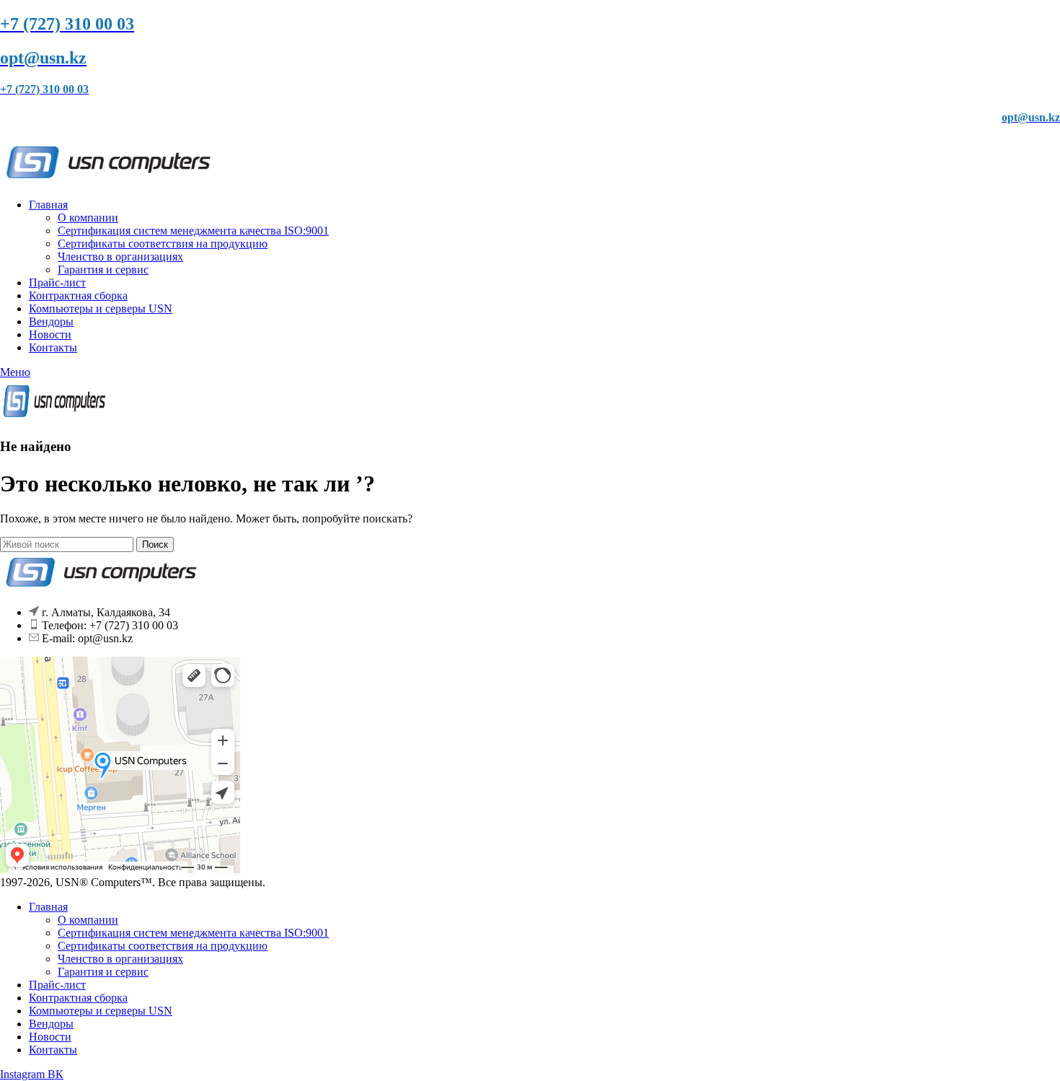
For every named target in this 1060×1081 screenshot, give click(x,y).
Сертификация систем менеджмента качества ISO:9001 (193, 230)
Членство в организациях (120, 256)
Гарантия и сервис (103, 269)
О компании (88, 217)
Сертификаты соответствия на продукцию (163, 243)
